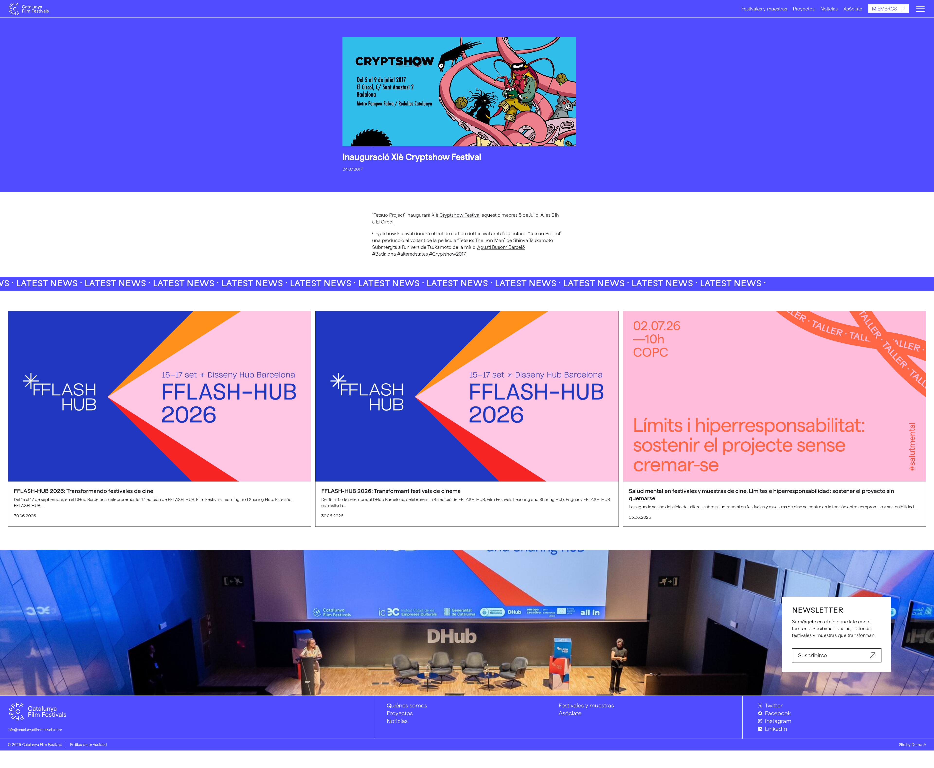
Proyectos (804, 9)
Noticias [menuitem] (397, 720)
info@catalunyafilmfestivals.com (35, 729)
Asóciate (853, 9)
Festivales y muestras (764, 9)
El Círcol (384, 222)
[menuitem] (842, 705)
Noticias (829, 9)
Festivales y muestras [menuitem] (586, 705)
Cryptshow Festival (460, 215)
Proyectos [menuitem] (400, 713)
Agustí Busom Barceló (501, 247)
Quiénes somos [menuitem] (407, 705)
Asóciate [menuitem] (570, 713)
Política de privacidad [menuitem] (88, 744)
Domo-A (919, 744)
